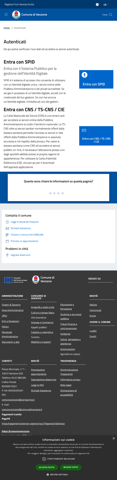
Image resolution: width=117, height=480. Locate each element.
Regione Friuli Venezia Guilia (19, 4)
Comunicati (95, 310)
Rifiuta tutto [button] (71, 467)
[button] (58, 474)
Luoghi (93, 331)
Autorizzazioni (67, 349)
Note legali (65, 385)
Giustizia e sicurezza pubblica (70, 316)
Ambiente (65, 334)
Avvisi (93, 316)
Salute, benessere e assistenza (70, 341)
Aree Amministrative (12, 310)
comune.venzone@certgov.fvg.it (14, 400)
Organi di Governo (11, 305)
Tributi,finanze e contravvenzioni (68, 326)
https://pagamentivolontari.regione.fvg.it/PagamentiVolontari (14, 423)
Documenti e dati (11, 342)
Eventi (93, 336)
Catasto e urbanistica (42, 332)
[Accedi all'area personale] (97, 4)
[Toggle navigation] (6, 14)
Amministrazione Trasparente (69, 372)
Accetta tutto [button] (46, 467)
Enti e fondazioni (10, 321)
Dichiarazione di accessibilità (68, 393)
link (87, 453)
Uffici (4, 316)
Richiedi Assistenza (41, 390)
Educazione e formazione (67, 307)
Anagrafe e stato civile (42, 307)
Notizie (93, 305)
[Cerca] (110, 14)
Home (7, 28)
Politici (5, 327)
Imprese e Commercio (42, 322)
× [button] (113, 438)
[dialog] (58, 457)
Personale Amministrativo (10, 334)
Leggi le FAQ (37, 385)
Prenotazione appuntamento (38, 372)
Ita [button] (105, 4)
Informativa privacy (70, 379)
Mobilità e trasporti (41, 342)
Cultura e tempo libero (42, 312)
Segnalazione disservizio (43, 379)
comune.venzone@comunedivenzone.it (14, 409)
